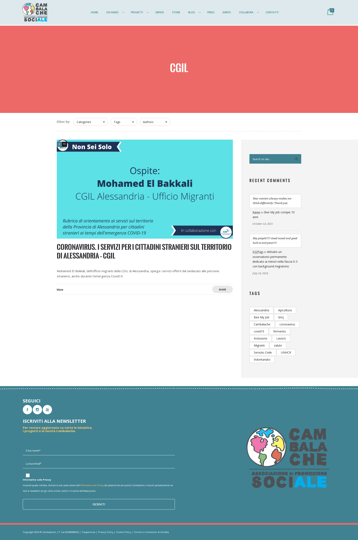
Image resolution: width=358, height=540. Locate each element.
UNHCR (286, 352)
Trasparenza (88, 532)
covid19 (259, 331)
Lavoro (281, 338)
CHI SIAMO (112, 12)
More (60, 289)
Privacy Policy (105, 532)
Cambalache (262, 324)
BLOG (191, 12)
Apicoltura (285, 310)
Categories (84, 122)
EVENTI (227, 12)
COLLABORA (246, 12)
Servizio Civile (263, 352)
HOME (94, 12)
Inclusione (260, 338)
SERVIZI (159, 12)
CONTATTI (272, 12)
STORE (176, 12)
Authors (148, 122)
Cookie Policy (123, 532)
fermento (279, 331)
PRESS (210, 12)
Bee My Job (261, 317)
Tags (117, 122)
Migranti (259, 345)
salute (278, 345)
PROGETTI (137, 12)
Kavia (256, 212)
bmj (281, 317)
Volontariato (262, 359)
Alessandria (261, 310)
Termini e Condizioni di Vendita (151, 532)
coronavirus (287, 324)
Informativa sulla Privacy (92, 485)
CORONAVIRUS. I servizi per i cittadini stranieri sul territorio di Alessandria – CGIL (144, 251)
